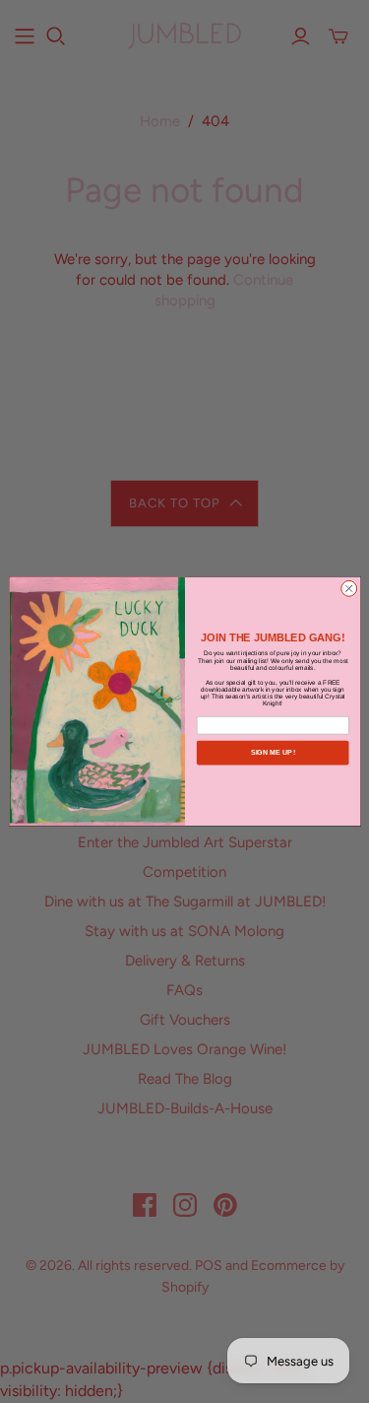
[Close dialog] (348, 589)
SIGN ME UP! (272, 753)
